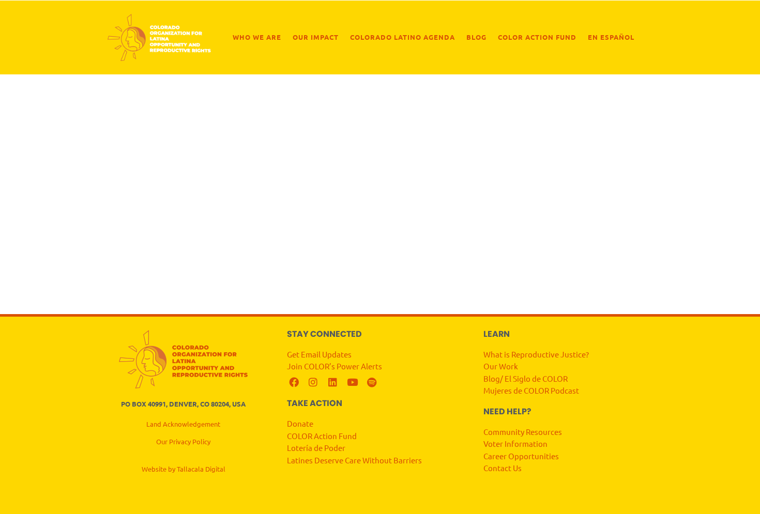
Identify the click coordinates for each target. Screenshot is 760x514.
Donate (300, 423)
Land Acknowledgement (183, 423)
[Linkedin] (333, 383)
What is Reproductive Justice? (536, 354)
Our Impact (316, 37)
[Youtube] (352, 383)
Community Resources (522, 432)
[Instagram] (314, 383)
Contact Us (503, 468)
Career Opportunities (521, 456)
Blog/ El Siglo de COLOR (525, 378)
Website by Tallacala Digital (183, 468)
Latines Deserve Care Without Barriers (354, 460)
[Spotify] (371, 383)
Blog (476, 37)
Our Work (500, 366)
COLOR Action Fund (537, 37)
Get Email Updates (320, 354)
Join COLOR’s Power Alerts (334, 366)
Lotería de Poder (317, 448)
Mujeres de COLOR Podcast (531, 390)
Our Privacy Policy (183, 441)
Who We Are (257, 37)
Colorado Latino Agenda (402, 37)
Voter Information (515, 443)
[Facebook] (294, 383)
